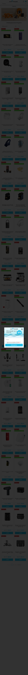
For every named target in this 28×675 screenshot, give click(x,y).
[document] (14, 337)
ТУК (18, 342)
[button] (21, 329)
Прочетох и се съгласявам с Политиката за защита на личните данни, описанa (14, 342)
